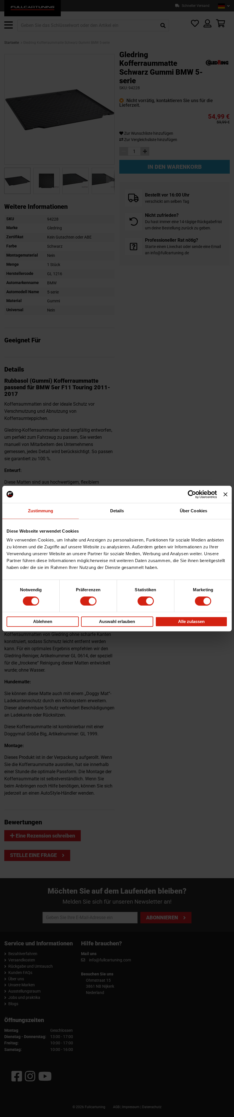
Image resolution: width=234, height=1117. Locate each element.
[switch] (88, 601)
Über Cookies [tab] (193, 510)
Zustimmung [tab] (40, 510)
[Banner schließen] (225, 494)
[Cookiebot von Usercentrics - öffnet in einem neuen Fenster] (192, 494)
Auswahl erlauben (117, 621)
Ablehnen (42, 621)
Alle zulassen (191, 621)
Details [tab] (117, 510)
